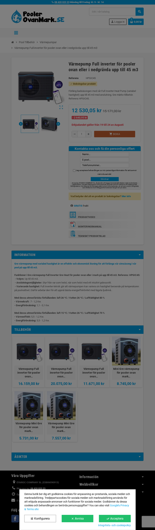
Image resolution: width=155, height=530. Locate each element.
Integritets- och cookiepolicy (114, 525)
